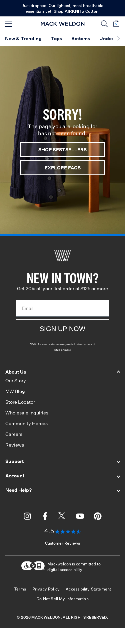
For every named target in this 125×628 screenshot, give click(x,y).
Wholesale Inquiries (26, 413)
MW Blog (15, 391)
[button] (104, 23)
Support (14, 461)
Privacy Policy (46, 589)
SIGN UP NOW (62, 328)
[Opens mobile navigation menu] (8, 23)
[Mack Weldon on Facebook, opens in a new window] (45, 517)
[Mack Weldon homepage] (62, 255)
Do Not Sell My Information (62, 599)
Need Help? (18, 490)
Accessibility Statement (88, 589)
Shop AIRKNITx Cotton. (77, 11)
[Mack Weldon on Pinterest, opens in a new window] (98, 517)
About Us (15, 372)
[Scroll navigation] (118, 38)
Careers (13, 434)
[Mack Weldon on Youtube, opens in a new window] (80, 517)
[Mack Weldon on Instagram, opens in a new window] (27, 517)
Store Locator (20, 402)
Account (14, 476)
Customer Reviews (62, 543)
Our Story (15, 381)
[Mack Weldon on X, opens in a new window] (62, 517)
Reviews (14, 445)
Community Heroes (26, 423)
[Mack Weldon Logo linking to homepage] (62, 24)
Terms (20, 589)
